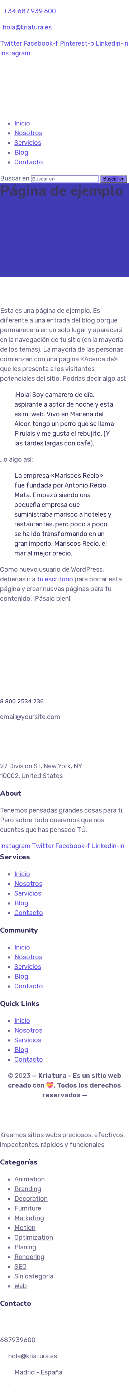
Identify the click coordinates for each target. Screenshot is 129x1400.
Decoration (31, 1199)
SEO (20, 1267)
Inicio (22, 123)
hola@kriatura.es (27, 27)
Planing (25, 1247)
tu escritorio (55, 579)
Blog (21, 152)
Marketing (29, 1218)
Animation (29, 1179)
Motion (24, 1228)
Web (20, 1286)
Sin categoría (33, 1276)
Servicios (27, 143)
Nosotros (28, 133)
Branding (27, 1189)
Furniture (27, 1208)
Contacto (28, 162)
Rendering (29, 1257)
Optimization (33, 1237)
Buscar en (14, 178)
